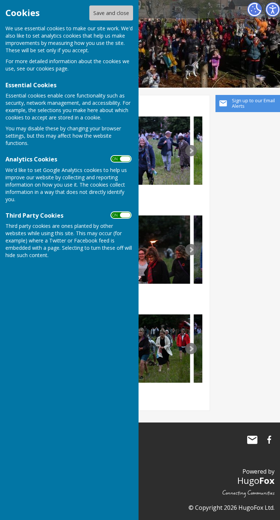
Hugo (256, 480)
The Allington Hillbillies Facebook (269, 439)
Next (191, 151)
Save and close (111, 12)
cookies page (51, 68)
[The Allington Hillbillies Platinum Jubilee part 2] (144, 150)
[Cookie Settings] (254, 9)
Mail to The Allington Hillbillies (252, 439)
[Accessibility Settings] (272, 9)
